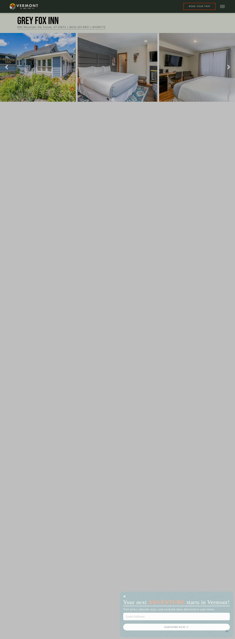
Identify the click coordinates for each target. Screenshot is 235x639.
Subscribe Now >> (176, 627)
